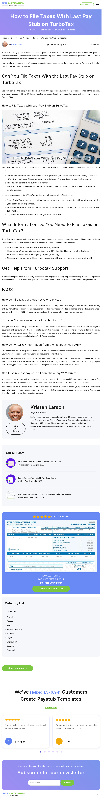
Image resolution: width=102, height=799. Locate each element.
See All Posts (16, 429)
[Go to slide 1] (40, 752)
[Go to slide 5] (57, 752)
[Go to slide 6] (61, 752)
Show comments (17, 668)
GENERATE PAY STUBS (51, 588)
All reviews (51, 707)
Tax (20, 38)
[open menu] (97, 4)
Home (4, 38)
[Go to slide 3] (49, 752)
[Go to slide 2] (45, 752)
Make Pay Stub (87, 4)
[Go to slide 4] (53, 752)
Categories (12, 611)
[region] (51, 734)
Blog (13, 38)
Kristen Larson (17, 44)
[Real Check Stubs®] (13, 6)
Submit (67, 782)
